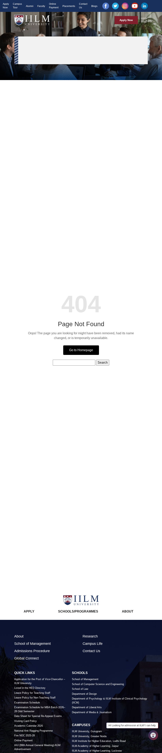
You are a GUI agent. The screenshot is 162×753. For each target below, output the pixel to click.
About (127, 611)
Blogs (94, 6)
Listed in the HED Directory (29, 687)
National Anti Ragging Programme (33, 730)
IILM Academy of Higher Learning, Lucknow (97, 750)
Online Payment (53, 6)
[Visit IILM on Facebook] (105, 6)
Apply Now (6, 6)
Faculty (41, 6)
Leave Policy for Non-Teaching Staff (35, 697)
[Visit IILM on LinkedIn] (144, 6)
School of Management (32, 644)
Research (90, 636)
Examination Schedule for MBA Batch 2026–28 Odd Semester (39, 709)
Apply (29, 611)
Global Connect (26, 658)
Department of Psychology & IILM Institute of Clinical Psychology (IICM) (109, 700)
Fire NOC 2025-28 (24, 735)
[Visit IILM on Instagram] (125, 6)
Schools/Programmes (78, 611)
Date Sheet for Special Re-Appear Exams (38, 716)
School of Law (80, 688)
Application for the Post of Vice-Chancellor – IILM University (39, 681)
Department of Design (84, 693)
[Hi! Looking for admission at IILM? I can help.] (153, 735)
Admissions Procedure (32, 651)
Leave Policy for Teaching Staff (32, 692)
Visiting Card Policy (25, 721)
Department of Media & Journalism (92, 712)
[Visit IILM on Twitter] (115, 6)
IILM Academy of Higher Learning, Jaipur (95, 745)
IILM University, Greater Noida (89, 736)
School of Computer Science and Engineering (98, 684)
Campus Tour (17, 6)
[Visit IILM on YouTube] (134, 6)
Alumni (29, 6)
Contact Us (83, 6)
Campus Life (93, 644)
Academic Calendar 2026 (28, 725)
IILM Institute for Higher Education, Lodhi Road (99, 741)
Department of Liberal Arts (87, 707)
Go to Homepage (81, 350)
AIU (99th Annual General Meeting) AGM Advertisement (37, 747)
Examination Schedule (27, 702)
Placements (68, 6)
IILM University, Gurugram (87, 731)
